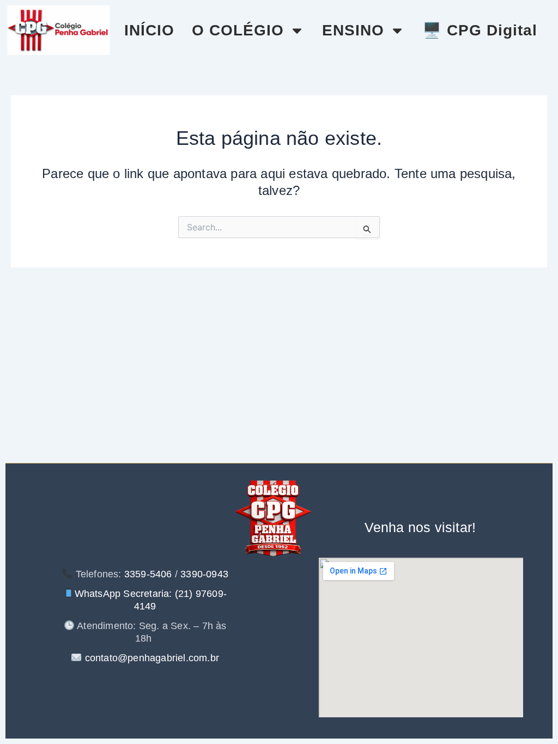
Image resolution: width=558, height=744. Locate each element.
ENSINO (353, 30)
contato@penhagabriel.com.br (150, 657)
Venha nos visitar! (420, 527)
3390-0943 (204, 574)
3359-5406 (148, 574)
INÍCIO (149, 30)
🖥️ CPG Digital (479, 30)
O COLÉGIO (238, 30)
